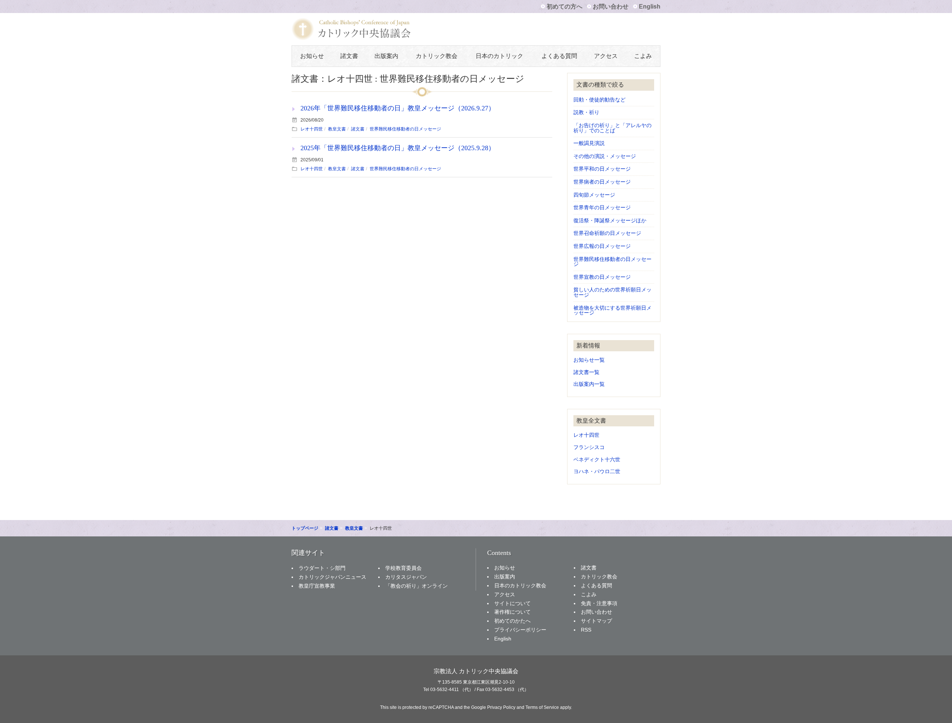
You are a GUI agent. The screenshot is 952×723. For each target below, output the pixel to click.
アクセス (606, 56)
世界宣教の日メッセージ (602, 277)
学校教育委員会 (403, 568)
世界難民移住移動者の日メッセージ (405, 129)
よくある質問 (559, 56)
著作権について (512, 612)
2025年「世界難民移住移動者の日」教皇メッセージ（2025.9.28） (397, 148)
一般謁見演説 (589, 143)
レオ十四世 (311, 129)
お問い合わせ (610, 6)
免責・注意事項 (599, 603)
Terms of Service (542, 707)
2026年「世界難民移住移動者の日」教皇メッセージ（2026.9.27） (397, 108)
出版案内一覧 (589, 384)
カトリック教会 (436, 56)
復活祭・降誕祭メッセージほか (609, 220)
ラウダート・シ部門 (322, 568)
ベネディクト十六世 (596, 459)
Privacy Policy (501, 707)
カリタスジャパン (406, 577)
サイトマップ (596, 621)
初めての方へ (564, 6)
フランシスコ (589, 447)
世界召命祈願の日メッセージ (607, 233)
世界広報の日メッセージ (602, 246)
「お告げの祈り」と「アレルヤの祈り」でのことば (612, 128)
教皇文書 (337, 129)
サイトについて (512, 603)
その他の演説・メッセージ (604, 156)
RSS (586, 630)
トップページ (305, 528)
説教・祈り (586, 112)
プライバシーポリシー (520, 630)
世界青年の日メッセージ (602, 207)
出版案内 (386, 56)
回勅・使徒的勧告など (599, 100)
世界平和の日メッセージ (602, 169)
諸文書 (349, 56)
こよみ (643, 56)
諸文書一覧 (586, 372)
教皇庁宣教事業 (317, 586)
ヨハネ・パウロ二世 (596, 471)
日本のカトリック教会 (520, 585)
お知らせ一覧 (589, 360)
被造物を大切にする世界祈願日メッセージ (612, 310)
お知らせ (312, 56)
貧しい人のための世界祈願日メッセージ (612, 292)
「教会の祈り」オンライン (416, 586)
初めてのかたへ (512, 621)
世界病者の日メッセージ (602, 182)
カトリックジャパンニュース (332, 577)
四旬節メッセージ (594, 195)
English (649, 6)
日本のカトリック (499, 56)
